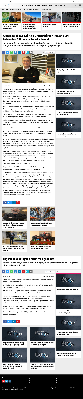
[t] (64, 5)
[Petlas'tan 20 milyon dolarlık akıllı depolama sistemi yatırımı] (42, 214)
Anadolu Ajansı (50, 86)
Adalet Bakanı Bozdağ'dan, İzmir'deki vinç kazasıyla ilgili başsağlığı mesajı (12, 366)
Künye (52, 388)
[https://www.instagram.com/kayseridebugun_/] (10, 381)
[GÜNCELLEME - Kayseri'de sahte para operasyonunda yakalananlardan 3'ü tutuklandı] (42, 355)
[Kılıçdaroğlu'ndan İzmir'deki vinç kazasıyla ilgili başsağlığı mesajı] (14, 334)
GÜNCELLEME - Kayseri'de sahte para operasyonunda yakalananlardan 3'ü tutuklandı (42, 366)
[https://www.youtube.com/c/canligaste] (3, 381)
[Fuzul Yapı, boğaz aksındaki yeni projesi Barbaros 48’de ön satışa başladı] (14, 237)
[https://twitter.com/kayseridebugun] (6, 381)
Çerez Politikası (64, 388)
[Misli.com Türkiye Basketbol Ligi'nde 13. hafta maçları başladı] (42, 334)
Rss (79, 388)
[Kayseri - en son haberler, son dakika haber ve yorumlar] (10, 5)
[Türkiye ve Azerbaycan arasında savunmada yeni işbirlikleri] (42, 237)
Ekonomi (6, 9)
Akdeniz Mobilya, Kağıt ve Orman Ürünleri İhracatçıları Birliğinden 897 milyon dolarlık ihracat (31, 9)
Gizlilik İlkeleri (73, 388)
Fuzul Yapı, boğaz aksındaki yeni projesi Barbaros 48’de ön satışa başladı (13, 248)
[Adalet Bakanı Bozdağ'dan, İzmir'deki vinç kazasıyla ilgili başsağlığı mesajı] (14, 355)
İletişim (57, 388)
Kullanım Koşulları (44, 388)
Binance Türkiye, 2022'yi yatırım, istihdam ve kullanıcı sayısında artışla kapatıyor (13, 225)
